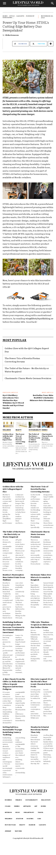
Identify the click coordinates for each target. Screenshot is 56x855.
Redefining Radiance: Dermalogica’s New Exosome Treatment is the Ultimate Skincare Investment (13, 627)
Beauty (18, 430)
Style (12, 16)
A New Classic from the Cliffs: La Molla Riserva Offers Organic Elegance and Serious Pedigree (14, 684)
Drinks (44, 430)
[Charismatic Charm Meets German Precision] (47, 425)
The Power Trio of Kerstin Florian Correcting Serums (22, 360)
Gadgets (20, 16)
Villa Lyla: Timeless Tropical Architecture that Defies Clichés (41, 624)
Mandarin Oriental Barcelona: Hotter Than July (40, 729)
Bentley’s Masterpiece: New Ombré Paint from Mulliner (14, 577)
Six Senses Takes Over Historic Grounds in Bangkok (41, 577)
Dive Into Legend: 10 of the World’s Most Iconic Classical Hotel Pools (41, 683)
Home (5, 16)
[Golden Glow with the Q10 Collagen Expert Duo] (8, 425)
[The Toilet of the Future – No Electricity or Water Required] (34, 425)
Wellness (7, 430)
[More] (50, 43)
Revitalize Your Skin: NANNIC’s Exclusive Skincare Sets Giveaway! (41, 397)
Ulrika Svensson (12, 35)
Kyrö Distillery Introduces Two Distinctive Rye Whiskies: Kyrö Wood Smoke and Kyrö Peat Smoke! (13, 401)
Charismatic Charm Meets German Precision (28, 378)
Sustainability (35, 430)
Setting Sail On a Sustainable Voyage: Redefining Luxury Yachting (12, 731)
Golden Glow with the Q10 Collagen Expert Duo (8, 437)
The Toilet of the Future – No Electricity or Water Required (34, 438)
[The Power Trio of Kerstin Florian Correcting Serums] (21, 425)
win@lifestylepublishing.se (39, 318)
